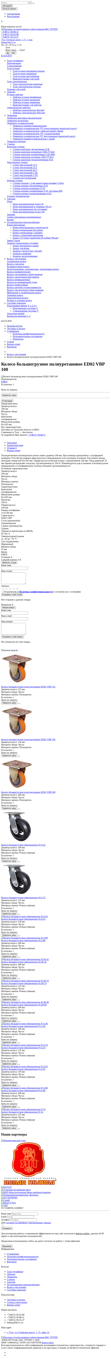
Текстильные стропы (17, 162)
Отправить (7, 1228)
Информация (7, 1249)
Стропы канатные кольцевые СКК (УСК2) (34, 152)
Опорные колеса (15, 295)
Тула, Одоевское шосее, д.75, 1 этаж (17, 40)
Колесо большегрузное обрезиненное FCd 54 (23, 1047)
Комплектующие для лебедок (27, 105)
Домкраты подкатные (17, 120)
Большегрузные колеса (18, 266)
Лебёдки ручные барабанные (27, 97)
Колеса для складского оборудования (25, 290)
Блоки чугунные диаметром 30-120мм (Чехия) (35, 238)
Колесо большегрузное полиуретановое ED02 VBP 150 (28, 739)
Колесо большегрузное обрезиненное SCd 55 (23, 897)
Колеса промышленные (18, 279)
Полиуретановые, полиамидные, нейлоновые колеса (33, 269)
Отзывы (12, 448)
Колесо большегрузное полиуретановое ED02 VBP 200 (28, 792)
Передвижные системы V (25, 308)
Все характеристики (11, 427)
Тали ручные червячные (25, 73)
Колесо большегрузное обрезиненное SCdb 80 (24, 1005)
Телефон (5, 1220)
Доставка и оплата (16, 328)
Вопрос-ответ (13, 344)
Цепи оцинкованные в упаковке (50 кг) (32, 206)
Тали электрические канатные (28, 84)
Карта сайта (48, 1342)
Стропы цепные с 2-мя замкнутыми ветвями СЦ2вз (38, 183)
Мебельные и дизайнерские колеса (24, 292)
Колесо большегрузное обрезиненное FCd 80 (23, 1090)
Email (4, 1216)
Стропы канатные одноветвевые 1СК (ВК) (34, 154)
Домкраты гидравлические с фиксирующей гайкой (38, 131)
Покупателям (7, 1295)
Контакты (12, 347)
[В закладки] (19, 703)
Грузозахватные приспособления (23, 222)
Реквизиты (18, 339)
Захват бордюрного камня (25, 245)
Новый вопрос (8, 607)
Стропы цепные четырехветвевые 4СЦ (32, 193)
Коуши (10, 219)
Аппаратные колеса (16, 261)
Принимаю (6, 1246)
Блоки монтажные (16, 225)
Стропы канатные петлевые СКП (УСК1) (33, 157)
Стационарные (14, 66)
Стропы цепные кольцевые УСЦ (29, 188)
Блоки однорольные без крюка (28, 230)
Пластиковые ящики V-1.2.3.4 (21, 305)
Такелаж (11, 199)
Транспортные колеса (17, 298)
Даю (26, 1222)
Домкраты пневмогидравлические (30, 126)
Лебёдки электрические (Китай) (28, 110)
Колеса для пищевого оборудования (24, 274)
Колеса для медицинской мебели (23, 277)
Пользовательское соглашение (27, 336)
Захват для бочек (21, 248)
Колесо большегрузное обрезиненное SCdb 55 (24, 983)
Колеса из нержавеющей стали (22, 282)
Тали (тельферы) (15, 60)
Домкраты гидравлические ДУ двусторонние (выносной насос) (44, 136)
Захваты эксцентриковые (25, 256)
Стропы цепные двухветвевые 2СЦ (30, 186)
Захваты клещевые (22, 253)
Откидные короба (15, 313)
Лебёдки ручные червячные (26, 102)
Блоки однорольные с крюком (27, 232)
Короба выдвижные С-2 (18, 316)
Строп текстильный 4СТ (25, 170)
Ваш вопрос (7, 621)
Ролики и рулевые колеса (19, 300)
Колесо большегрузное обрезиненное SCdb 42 (24, 962)
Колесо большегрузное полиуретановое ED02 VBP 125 (28, 687)
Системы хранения (16, 303)
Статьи (10, 341)
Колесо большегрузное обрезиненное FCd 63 (23, 1069)
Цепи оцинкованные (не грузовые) (30, 209)
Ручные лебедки (15, 94)
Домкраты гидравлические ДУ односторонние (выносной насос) (45, 128)
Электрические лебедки (18, 107)
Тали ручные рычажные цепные (29, 71)
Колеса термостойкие (17, 285)
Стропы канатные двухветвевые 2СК (31, 149)
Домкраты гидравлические (20, 123)
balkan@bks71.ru (8, 42)
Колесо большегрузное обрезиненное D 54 (22, 1112)
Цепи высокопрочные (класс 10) (29, 212)
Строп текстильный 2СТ (25, 167)
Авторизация (13, 14)
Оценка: (5, 586)
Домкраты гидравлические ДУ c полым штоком (36, 133)
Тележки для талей (16, 89)
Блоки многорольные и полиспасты (30, 227)
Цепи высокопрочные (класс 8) (28, 204)
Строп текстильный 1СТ (25, 165)
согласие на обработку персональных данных (28, 1222)
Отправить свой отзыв (12, 595)
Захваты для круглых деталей (27, 251)
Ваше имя (6, 610)
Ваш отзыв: (6, 571)
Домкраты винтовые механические (24, 118)
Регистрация (13, 16)
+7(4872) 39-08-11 (9, 32)
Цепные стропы (15, 180)
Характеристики (15, 445)
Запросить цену (9, 395)
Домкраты (12, 115)
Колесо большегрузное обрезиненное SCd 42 (23, 845)
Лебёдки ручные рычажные (26, 99)
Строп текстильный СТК (25, 172)
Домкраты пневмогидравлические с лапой (34, 139)
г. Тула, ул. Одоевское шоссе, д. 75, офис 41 (28, 1332)
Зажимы (11, 214)
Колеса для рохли (15, 264)
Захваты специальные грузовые (22, 243)
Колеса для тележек (16, 259)
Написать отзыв (9, 563)
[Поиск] (34, 3)
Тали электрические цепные (27, 86)
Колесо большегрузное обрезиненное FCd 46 (23, 1026)
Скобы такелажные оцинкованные (24, 217)
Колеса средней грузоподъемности (24, 287)
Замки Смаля (13, 240)
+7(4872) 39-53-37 (10, 37)
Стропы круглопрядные (24, 178)
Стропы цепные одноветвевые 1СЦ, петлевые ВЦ (37, 191)
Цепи (9, 201)
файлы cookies (83, 1233)
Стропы (11, 144)
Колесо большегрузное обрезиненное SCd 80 (23, 940)
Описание (12, 442)
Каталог (5, 1266)
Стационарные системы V (26, 311)
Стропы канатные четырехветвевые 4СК (33, 159)
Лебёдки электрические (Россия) (29, 113)
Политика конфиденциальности (28, 334)
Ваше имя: (6, 565)
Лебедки (11, 92)
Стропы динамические (18, 196)
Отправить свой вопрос (12, 637)
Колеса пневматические (18, 272)
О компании (13, 331)
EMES (4, 381)
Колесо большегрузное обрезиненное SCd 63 (23, 919)
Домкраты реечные (16, 141)
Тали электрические (17, 81)
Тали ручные (13, 68)
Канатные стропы (16, 146)
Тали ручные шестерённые (26, 76)
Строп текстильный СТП (25, 175)
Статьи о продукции (17, 1302)
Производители (14, 326)
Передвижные (14, 63)
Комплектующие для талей (26, 79)
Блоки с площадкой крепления (28, 235)
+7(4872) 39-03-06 (10, 34)
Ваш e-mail (6, 616)
